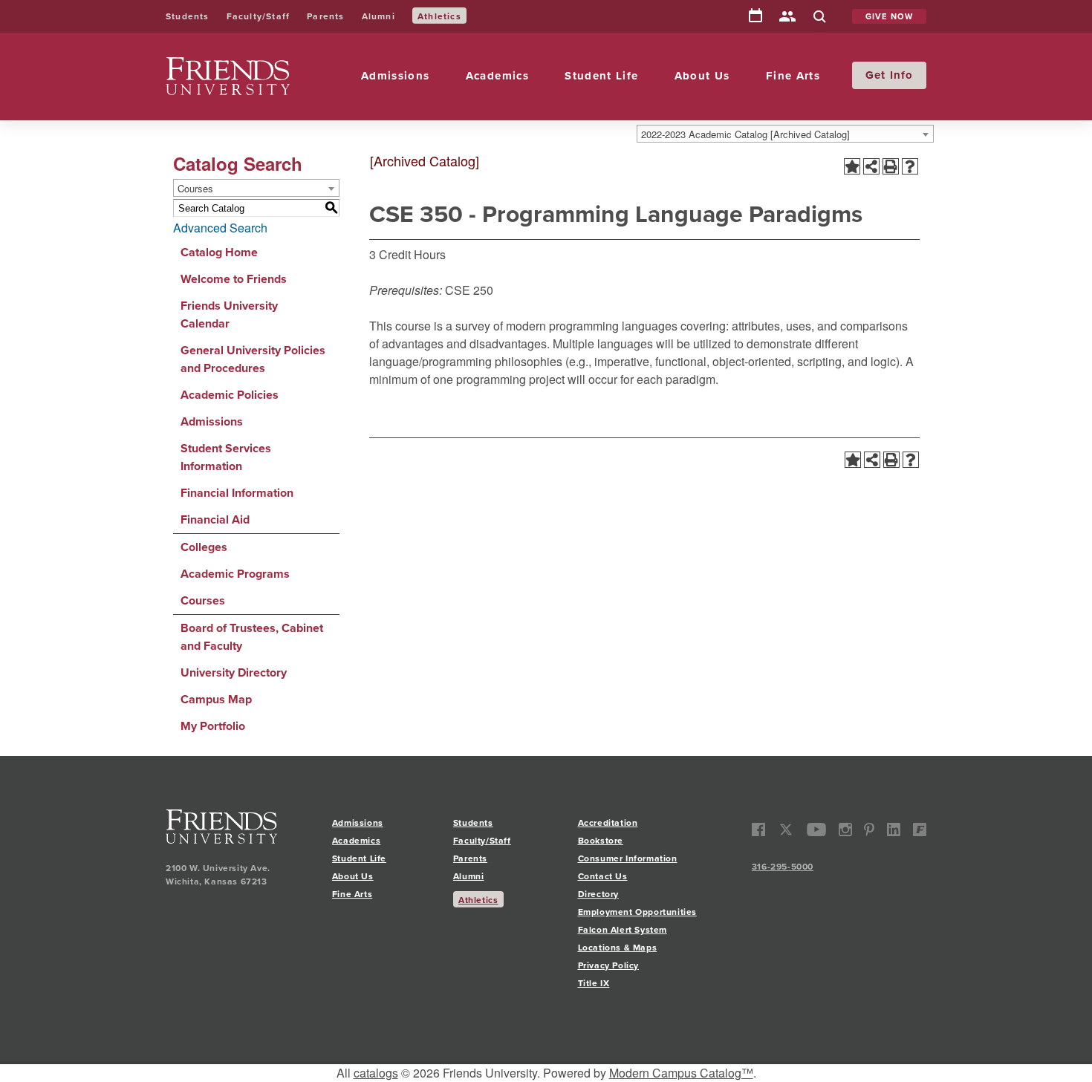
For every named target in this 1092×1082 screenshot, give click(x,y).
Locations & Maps (617, 947)
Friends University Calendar (229, 314)
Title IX (594, 983)
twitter (786, 830)
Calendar (755, 16)
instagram (845, 830)
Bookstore (600, 840)
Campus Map (216, 699)
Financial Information (237, 492)
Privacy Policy (608, 965)
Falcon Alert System (622, 929)
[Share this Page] (871, 166)
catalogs (376, 1072)
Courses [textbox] (195, 188)
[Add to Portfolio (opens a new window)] (852, 166)
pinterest (869, 830)
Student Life (601, 76)
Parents (325, 16)
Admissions (395, 76)
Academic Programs (235, 573)
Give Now (889, 16)
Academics (497, 76)
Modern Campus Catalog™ (681, 1072)
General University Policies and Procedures (253, 359)
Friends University (213, 65)
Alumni (378, 16)
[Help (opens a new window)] (910, 166)
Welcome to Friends (234, 278)
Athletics (439, 16)
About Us (702, 76)
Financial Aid (215, 519)
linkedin (894, 830)
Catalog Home (219, 252)
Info (901, 75)
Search (819, 17)
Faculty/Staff (258, 16)
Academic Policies (230, 394)
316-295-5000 (782, 866)
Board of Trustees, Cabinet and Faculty (252, 636)
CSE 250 (469, 290)
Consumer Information (627, 858)
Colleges (204, 546)
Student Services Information (226, 457)
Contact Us (603, 876)
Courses (203, 600)
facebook (759, 830)
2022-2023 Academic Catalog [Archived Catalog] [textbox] (745, 134)
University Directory (234, 672)
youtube (817, 830)
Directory (787, 17)
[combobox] (785, 134)
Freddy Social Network (919, 830)
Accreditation (608, 822)
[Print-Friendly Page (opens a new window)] (891, 166)
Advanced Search (220, 227)
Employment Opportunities (637, 911)
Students (187, 16)
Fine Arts (793, 76)
